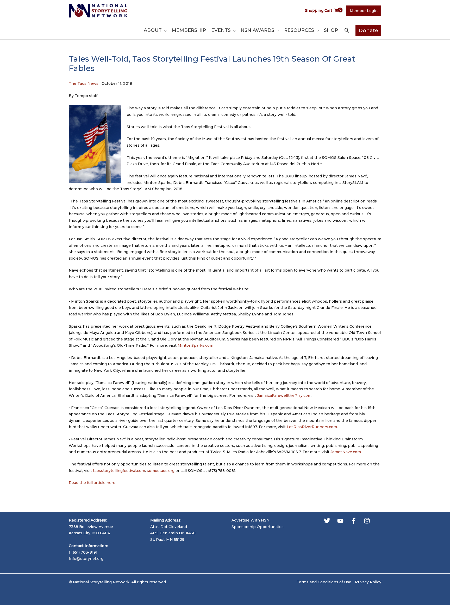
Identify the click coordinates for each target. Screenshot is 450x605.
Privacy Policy (368, 582)
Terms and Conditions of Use (324, 582)
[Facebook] (354, 521)
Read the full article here (92, 482)
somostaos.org (160, 470)
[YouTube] (340, 521)
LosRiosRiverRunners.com (312, 426)
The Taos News (83, 83)
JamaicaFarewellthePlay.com (284, 395)
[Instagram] (367, 521)
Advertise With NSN (251, 520)
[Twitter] (327, 521)
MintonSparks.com (195, 345)
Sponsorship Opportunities (258, 526)
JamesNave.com (345, 452)
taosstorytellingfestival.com (119, 470)
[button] (164, 30)
